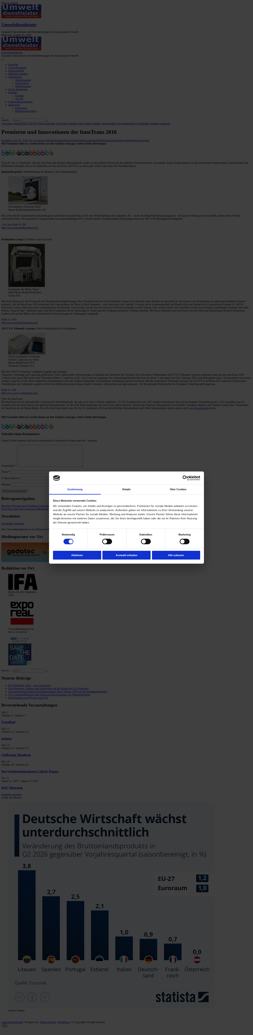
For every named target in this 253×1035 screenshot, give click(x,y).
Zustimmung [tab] (75, 489)
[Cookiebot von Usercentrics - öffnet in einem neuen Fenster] (185, 478)
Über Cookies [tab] (178, 489)
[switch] (107, 541)
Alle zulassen (176, 555)
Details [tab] (126, 489)
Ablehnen (77, 555)
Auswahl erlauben (126, 555)
